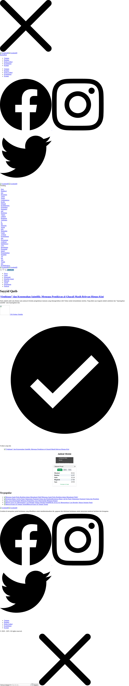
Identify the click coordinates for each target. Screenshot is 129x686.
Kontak (6, 65)
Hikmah (6, 281)
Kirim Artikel (8, 62)
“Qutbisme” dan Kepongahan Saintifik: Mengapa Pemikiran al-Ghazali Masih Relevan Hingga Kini (52, 296)
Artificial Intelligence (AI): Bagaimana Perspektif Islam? (4, 246)
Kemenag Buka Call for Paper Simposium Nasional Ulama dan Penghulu (75, 499)
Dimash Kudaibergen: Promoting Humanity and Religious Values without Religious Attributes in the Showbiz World (5, 215)
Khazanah (7, 277)
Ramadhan (3, 55)
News (6, 273)
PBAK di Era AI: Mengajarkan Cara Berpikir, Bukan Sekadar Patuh (71, 502)
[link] (26, 130)
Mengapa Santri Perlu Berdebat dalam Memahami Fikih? (60, 497)
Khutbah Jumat (9, 279)
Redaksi (6, 60)
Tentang (6, 58)
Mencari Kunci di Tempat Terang (37, 504)
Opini (6, 275)
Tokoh (6, 282)
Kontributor (7, 64)
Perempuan (7, 284)
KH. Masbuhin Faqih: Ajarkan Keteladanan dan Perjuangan (5, 234)
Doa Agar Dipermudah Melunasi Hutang (45, 501)
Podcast (6, 286)
